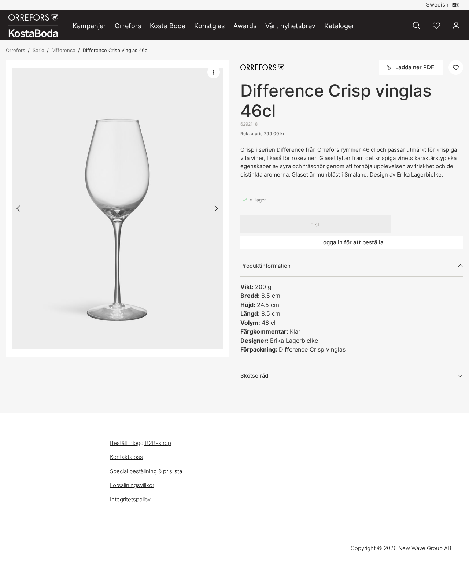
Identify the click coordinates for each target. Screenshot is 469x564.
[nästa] (215, 208)
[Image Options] (213, 72)
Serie (38, 50)
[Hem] (33, 25)
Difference (63, 50)
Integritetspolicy (130, 499)
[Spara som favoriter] (436, 26)
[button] (117, 208)
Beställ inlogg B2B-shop (140, 442)
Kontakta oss (126, 456)
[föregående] (18, 208)
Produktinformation (265, 265)
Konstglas (209, 26)
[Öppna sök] (417, 26)
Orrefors (128, 26)
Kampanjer (89, 26)
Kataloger (339, 26)
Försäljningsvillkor (132, 485)
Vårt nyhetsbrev (290, 26)
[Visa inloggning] (456, 26)
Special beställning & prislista (146, 471)
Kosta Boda (167, 26)
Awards (244, 26)
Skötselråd (254, 375)
